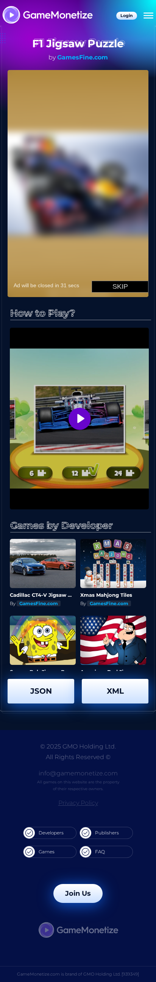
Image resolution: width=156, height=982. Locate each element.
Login (126, 15)
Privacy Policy (78, 802)
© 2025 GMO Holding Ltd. (78, 746)
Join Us (78, 893)
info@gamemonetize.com (78, 773)
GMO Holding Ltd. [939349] (111, 974)
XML (115, 691)
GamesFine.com (82, 57)
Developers (51, 833)
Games (47, 851)
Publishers (107, 833)
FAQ (100, 851)
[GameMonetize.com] (47, 16)
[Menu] (148, 16)
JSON (41, 691)
